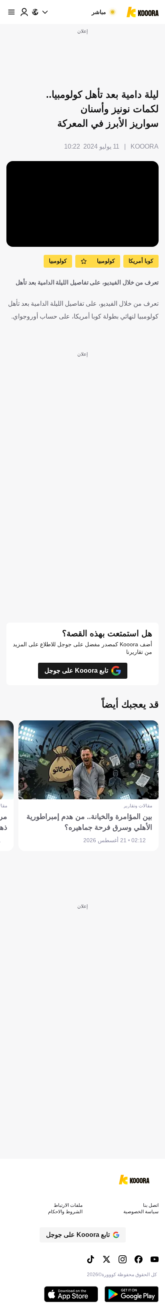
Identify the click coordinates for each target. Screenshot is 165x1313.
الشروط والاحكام (65, 1211)
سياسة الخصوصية (141, 1211)
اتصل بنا (151, 1205)
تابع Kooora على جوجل (76, 670)
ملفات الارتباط (68, 1205)
